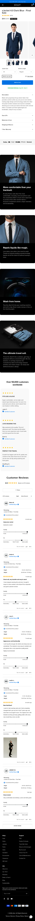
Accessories (5, 855)
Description (5, 95)
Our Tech (5, 872)
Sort (17, 496)
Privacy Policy (20, 916)
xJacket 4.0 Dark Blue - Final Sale (12, 779)
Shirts (3, 841)
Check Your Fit (23, 852)
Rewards (4, 874)
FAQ (20, 838)
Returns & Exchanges (25, 847)
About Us (5, 869)
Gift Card (4, 861)
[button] (7, 15)
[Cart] (32, 5)
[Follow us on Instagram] (8, 899)
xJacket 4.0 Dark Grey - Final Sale (12, 564)
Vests (3, 850)
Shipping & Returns (7, 125)
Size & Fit (4, 115)
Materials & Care (7, 120)
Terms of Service (10, 916)
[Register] (26, 893)
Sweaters (5, 852)
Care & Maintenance (25, 855)
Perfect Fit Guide (23, 841)
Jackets (4, 844)
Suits (3, 838)
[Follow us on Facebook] (4, 899)
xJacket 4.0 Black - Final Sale (11, 512)
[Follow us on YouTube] (11, 899)
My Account (22, 850)
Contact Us (22, 858)
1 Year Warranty (6, 129)
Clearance (5, 858)
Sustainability (6, 883)
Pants (3, 847)
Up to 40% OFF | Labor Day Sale (17, 1)
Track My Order (23, 844)
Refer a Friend (6, 877)
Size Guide (30, 76)
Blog (3, 880)
